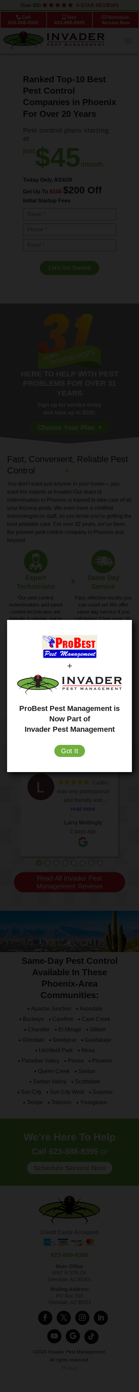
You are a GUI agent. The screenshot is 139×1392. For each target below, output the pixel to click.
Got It (69, 751)
